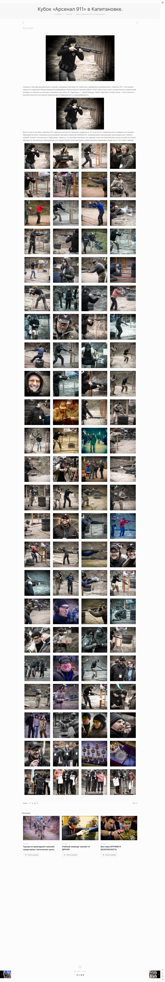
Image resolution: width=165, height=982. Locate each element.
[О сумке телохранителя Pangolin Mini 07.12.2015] (154, 974)
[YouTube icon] (162, 973)
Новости (69, 14)
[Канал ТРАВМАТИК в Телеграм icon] (162, 979)
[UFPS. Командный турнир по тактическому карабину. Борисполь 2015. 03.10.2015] (5, 974)
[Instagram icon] (162, 976)
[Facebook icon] (162, 970)
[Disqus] (80, 885)
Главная (58, 14)
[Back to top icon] (80, 967)
